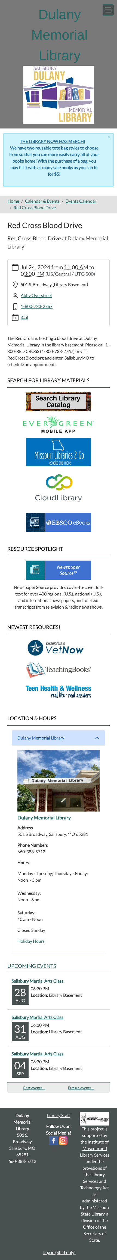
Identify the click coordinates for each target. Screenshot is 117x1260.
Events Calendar (81, 200)
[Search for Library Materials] (58, 400)
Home (13, 200)
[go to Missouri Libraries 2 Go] (58, 451)
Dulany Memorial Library (40, 737)
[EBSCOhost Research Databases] (58, 569)
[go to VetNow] (58, 647)
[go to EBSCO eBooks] (58, 521)
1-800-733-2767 (37, 306)
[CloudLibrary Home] (58, 486)
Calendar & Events (42, 200)
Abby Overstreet (36, 295)
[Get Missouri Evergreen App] (58, 423)
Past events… (34, 1087)
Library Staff (58, 1115)
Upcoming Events (31, 966)
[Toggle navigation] (108, 10)
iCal (24, 317)
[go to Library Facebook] (53, 1139)
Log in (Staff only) (59, 1252)
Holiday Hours (31, 941)
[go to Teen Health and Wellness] (58, 691)
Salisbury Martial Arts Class (37, 980)
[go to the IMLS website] (94, 1119)
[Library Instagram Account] (63, 1139)
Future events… (81, 1087)
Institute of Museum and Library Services (94, 1148)
